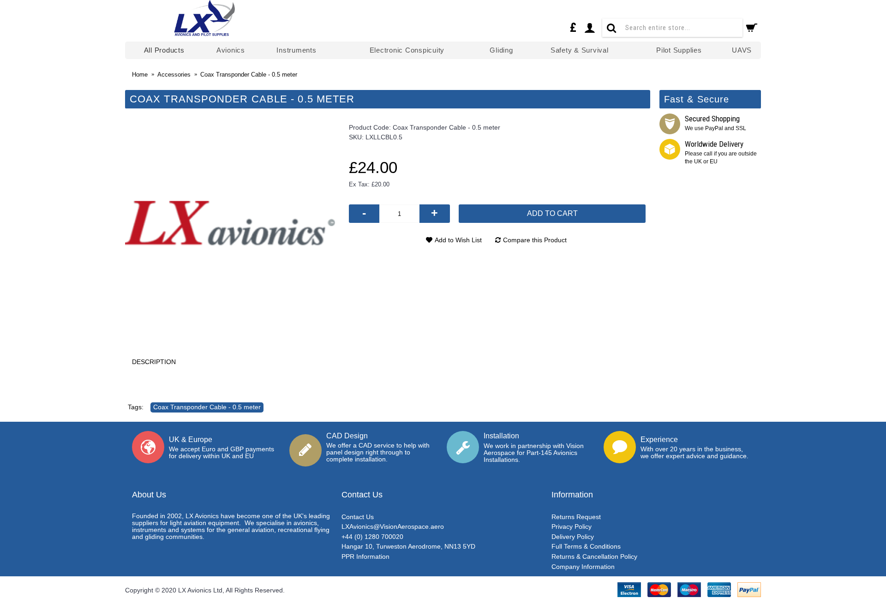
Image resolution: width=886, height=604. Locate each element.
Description (154, 361)
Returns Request (576, 516)
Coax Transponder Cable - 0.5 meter (207, 407)
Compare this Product (535, 240)
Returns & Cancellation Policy (594, 556)
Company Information (583, 566)
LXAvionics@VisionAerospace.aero (392, 526)
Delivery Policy (572, 536)
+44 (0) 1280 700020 (372, 536)
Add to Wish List (458, 240)
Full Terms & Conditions (586, 546)
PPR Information (365, 556)
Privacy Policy (571, 526)
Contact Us (357, 516)
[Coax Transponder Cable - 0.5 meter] (230, 223)
